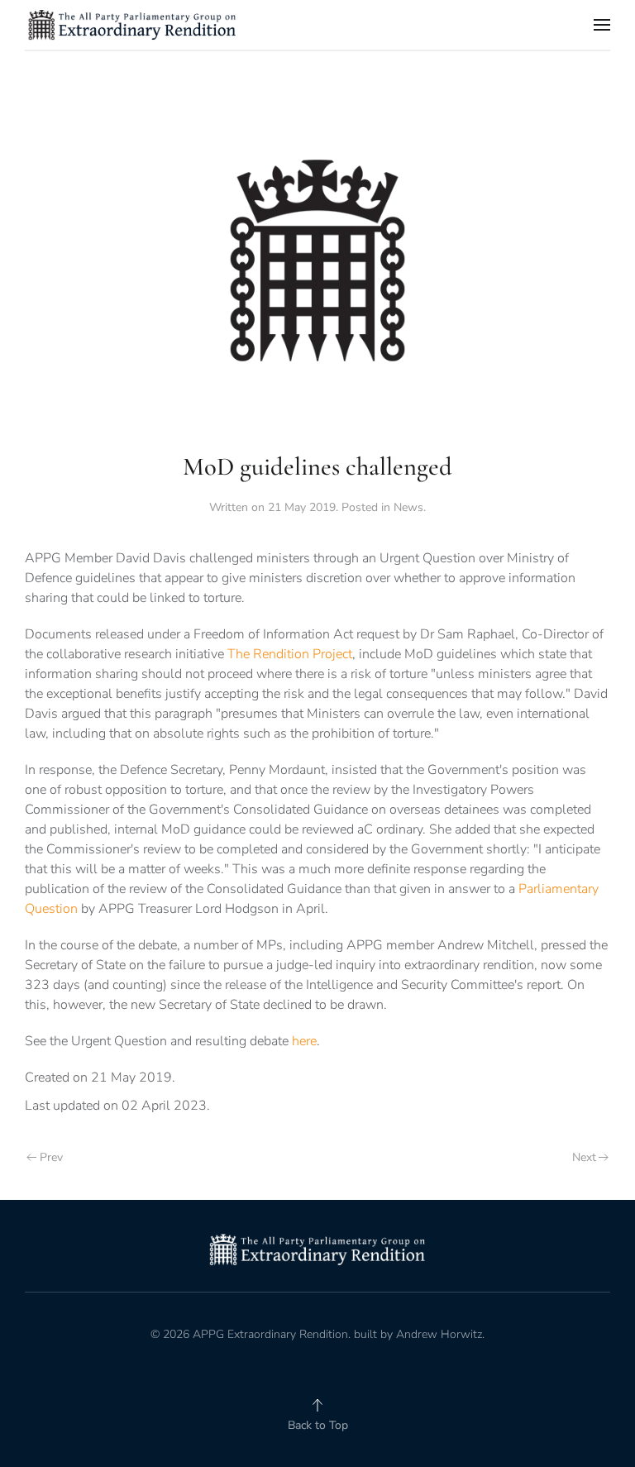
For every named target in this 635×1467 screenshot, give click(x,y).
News (408, 507)
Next (584, 1157)
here (304, 1041)
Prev (51, 1157)
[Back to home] (132, 25)
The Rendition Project (289, 654)
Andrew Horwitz (439, 1334)
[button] (602, 25)
